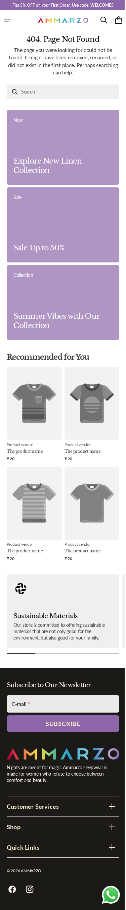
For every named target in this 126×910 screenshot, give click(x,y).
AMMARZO (31, 870)
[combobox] (60, 91)
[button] (7, 20)
